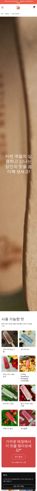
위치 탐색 (18, 457)
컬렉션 (7, 14)
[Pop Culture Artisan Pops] (18, 7)
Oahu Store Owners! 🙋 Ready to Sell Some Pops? (18, 2)
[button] (34, 7)
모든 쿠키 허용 (18, 486)
